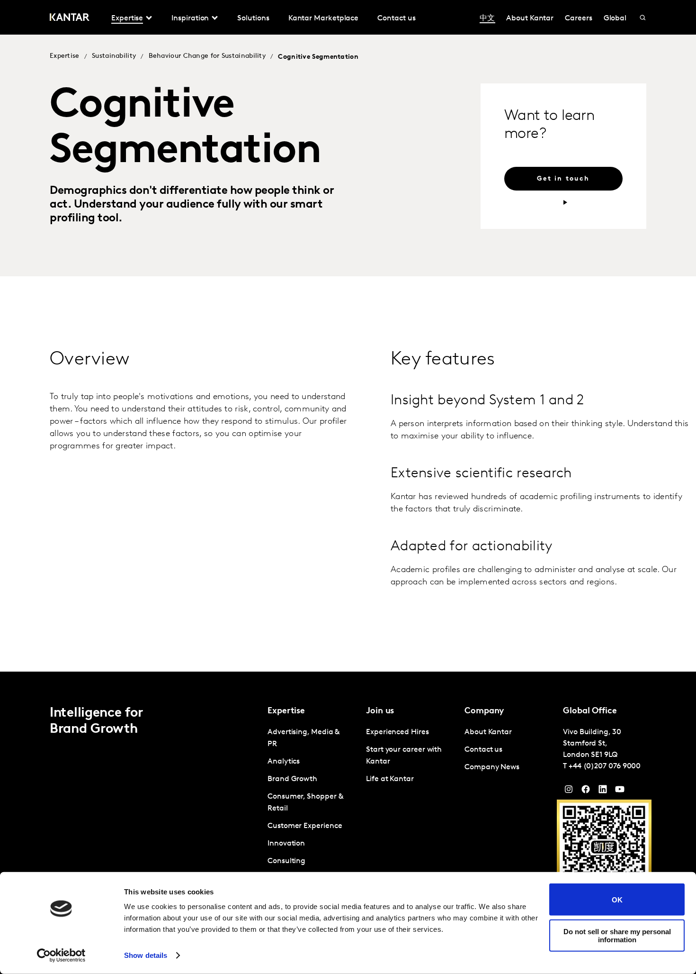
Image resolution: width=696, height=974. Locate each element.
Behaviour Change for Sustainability (207, 56)
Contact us (396, 18)
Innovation (286, 843)
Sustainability (114, 56)
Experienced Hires (397, 732)
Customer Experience (305, 826)
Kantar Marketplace (323, 18)
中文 (487, 18)
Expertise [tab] (127, 18)
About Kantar (529, 18)
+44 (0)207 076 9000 (605, 766)
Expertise (65, 56)
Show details (145, 955)
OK (617, 899)
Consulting (286, 861)
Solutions (253, 18)
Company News (491, 767)
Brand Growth (292, 779)
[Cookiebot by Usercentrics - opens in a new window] (61, 955)
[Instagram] (568, 791)
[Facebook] (585, 791)
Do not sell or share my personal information (617, 935)
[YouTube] (602, 791)
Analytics (284, 761)
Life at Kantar (390, 779)
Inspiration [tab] (190, 18)
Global (615, 18)
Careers (578, 18)
